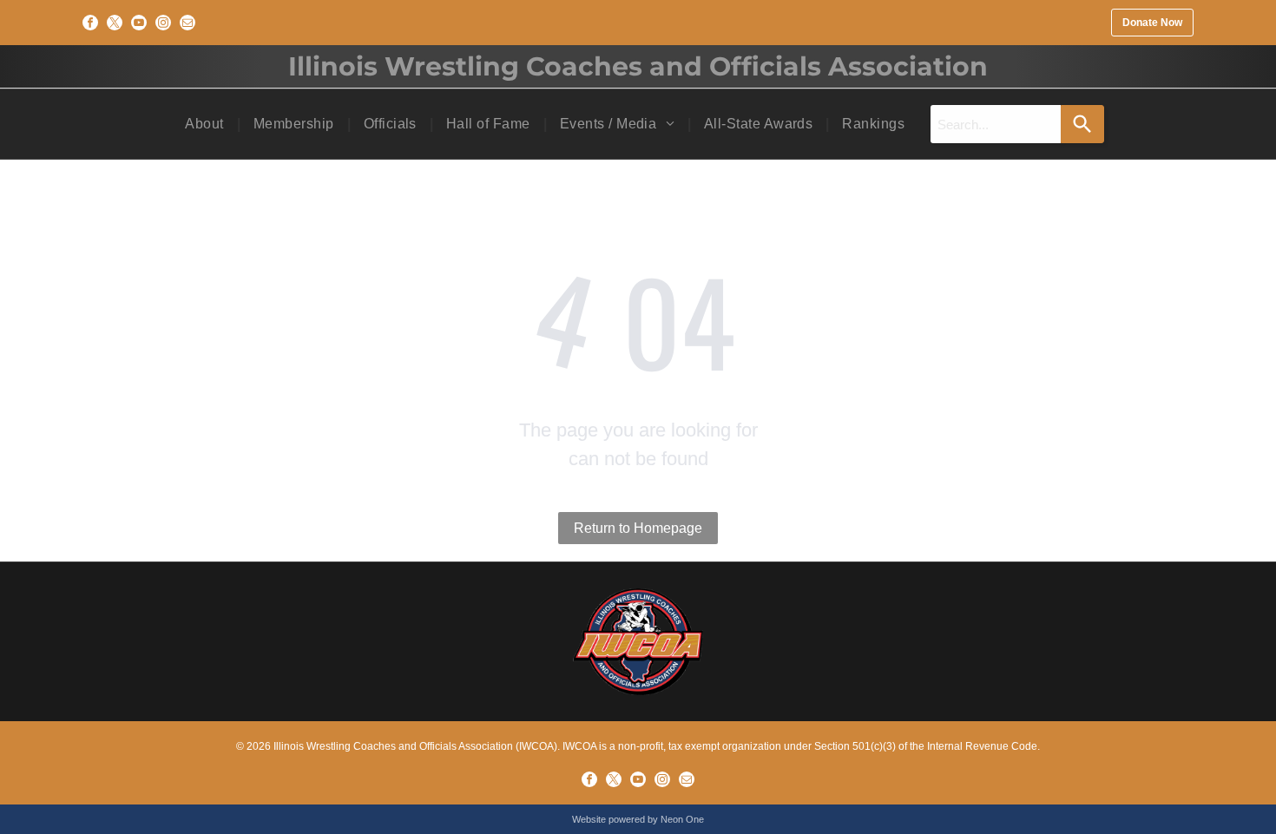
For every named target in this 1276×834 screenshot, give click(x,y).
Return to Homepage (638, 528)
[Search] (1082, 124)
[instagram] (163, 22)
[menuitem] (206, 124)
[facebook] (90, 22)
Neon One (682, 819)
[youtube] (139, 22)
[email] (187, 22)
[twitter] (114, 22)
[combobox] (996, 124)
